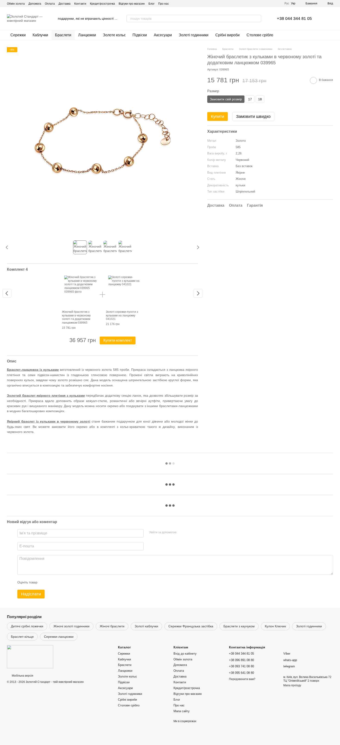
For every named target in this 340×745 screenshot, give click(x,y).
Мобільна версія (22, 675)
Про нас (163, 3)
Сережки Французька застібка (190, 626)
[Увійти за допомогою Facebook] (181, 532)
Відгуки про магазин (132, 3)
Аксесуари (163, 35)
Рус (286, 3)
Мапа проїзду (292, 685)
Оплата (50, 3)
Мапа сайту (181, 711)
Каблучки (40, 35)
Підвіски (140, 35)
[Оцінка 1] (45, 582)
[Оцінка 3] (60, 582)
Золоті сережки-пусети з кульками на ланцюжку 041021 (122, 315)
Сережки (18, 35)
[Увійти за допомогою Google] (189, 532)
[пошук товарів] (257, 18)
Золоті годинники (193, 35)
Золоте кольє (114, 35)
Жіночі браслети (112, 626)
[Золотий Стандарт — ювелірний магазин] (30, 656)
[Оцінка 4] (67, 582)
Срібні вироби (227, 35)
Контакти (80, 3)
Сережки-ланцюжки (59, 636)
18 (260, 99)
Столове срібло (260, 35)
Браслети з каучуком (239, 626)
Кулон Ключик (275, 626)
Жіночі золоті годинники (71, 626)
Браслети (63, 35)
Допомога (34, 3)
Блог (151, 3)
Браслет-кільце (22, 636)
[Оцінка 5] (74, 582)
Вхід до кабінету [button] (185, 653)
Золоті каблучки (146, 626)
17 (250, 99)
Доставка (65, 3)
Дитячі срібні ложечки (27, 626)
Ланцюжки (87, 35)
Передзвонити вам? (242, 679)
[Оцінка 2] (52, 582)
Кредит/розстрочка (102, 3)
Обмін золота (16, 3)
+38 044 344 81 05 (294, 18)
